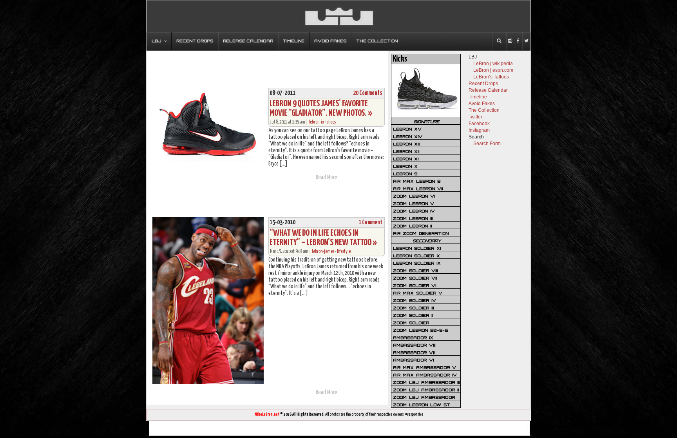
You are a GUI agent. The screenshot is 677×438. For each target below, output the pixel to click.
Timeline (478, 97)
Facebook (479, 123)
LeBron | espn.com (493, 70)
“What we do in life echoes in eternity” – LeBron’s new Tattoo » (323, 238)
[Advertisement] (267, 65)
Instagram (479, 130)
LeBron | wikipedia (493, 63)
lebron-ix (316, 122)
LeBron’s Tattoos (491, 77)
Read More (326, 177)
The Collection (484, 110)
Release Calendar (488, 90)
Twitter (475, 117)
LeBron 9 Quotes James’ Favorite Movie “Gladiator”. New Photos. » (321, 108)
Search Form (487, 143)
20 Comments (367, 93)
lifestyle (344, 251)
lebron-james (323, 251)
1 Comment (370, 222)
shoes (331, 122)
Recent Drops (483, 83)
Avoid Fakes (482, 103)
